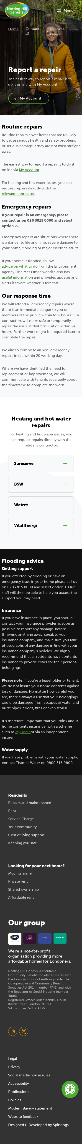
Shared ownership (23, 889)
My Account (30, 98)
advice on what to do (20, 266)
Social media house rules (29, 1075)
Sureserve (23, 463)
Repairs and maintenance (29, 803)
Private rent (18, 881)
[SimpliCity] (59, 938)
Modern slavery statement (30, 1108)
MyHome (23, 732)
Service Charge (21, 819)
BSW (18, 484)
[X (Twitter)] (23, 1031)
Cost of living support (26, 835)
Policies (14, 1100)
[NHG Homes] (29, 938)
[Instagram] (12, 1031)
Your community (22, 827)
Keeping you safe (22, 843)
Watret (21, 504)
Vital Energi (25, 525)
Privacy (14, 1067)
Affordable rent (21, 897)
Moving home (20, 873)
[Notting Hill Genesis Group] (14, 938)
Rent (12, 811)
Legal (12, 1058)
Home (13, 29)
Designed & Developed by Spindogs (38, 1125)
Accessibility (18, 1083)
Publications (18, 1092)
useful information (17, 277)
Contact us (32, 30)
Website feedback (23, 1116)
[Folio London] (44, 938)
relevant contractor (18, 194)
